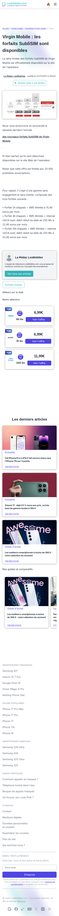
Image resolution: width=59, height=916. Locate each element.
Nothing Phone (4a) (13, 695)
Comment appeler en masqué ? (20, 779)
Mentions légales (11, 817)
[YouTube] (29, 909)
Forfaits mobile (13, 284)
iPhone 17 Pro (10, 715)
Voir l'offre (39, 319)
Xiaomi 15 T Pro (11, 676)
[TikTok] (23, 909)
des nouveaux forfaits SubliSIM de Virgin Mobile (25, 138)
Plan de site (9, 839)
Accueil (5, 28)
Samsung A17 (10, 670)
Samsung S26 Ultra (13, 747)
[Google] (9, 909)
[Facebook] (16, 909)
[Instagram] (43, 909)
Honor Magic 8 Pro (13, 689)
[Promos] (48, 4)
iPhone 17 (7, 721)
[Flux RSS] (49, 909)
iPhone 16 (7, 733)
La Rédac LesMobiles (14, 76)
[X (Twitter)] (36, 909)
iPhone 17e (8, 727)
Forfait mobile (17, 28)
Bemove (21, 901)
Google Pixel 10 (11, 682)
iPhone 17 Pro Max (13, 708)
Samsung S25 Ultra (13, 759)
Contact (6, 811)
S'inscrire (29, 874)
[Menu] (55, 4)
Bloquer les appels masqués (18, 791)
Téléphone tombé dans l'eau (18, 785)
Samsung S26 (10, 753)
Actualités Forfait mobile (35, 28)
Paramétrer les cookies (15, 833)
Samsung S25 (10, 765)
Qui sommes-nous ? (13, 845)
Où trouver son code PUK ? (18, 797)
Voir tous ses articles (19, 273)
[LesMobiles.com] (14, 4)
